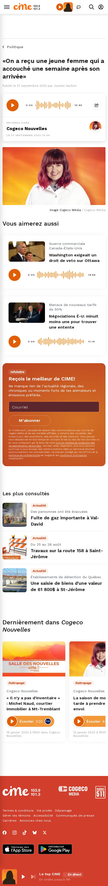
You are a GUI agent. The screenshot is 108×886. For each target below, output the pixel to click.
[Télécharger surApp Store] (18, 849)
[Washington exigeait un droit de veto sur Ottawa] (27, 251)
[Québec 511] (100, 797)
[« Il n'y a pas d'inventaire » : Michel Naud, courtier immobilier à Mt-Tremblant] (34, 659)
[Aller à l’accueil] (27, 8)
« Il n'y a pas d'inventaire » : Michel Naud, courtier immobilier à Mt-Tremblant (33, 703)
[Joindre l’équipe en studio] (78, 7)
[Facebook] (5, 833)
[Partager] (96, 105)
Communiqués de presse (75, 815)
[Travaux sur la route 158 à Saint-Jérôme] (15, 547)
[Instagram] (15, 833)
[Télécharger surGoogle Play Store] (55, 849)
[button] (23, 877)
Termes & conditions (18, 810)
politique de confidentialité (24, 455)
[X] (45, 833)
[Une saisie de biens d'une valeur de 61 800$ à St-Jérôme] (15, 580)
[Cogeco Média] (73, 794)
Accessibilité (43, 815)
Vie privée (44, 810)
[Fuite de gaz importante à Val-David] (15, 515)
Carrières (10, 820)
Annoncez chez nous (35, 820)
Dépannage (63, 810)
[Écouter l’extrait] (13, 105)
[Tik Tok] (25, 833)
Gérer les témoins (16, 815)
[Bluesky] (35, 833)
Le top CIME (50, 874)
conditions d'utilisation (73, 455)
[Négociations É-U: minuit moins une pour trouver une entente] (27, 313)
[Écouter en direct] (60, 7)
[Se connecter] (101, 7)
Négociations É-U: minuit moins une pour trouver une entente (73, 322)
